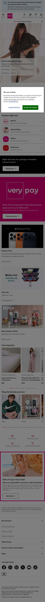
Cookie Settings (14, 107)
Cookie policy (13, 102)
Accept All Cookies (30, 107)
